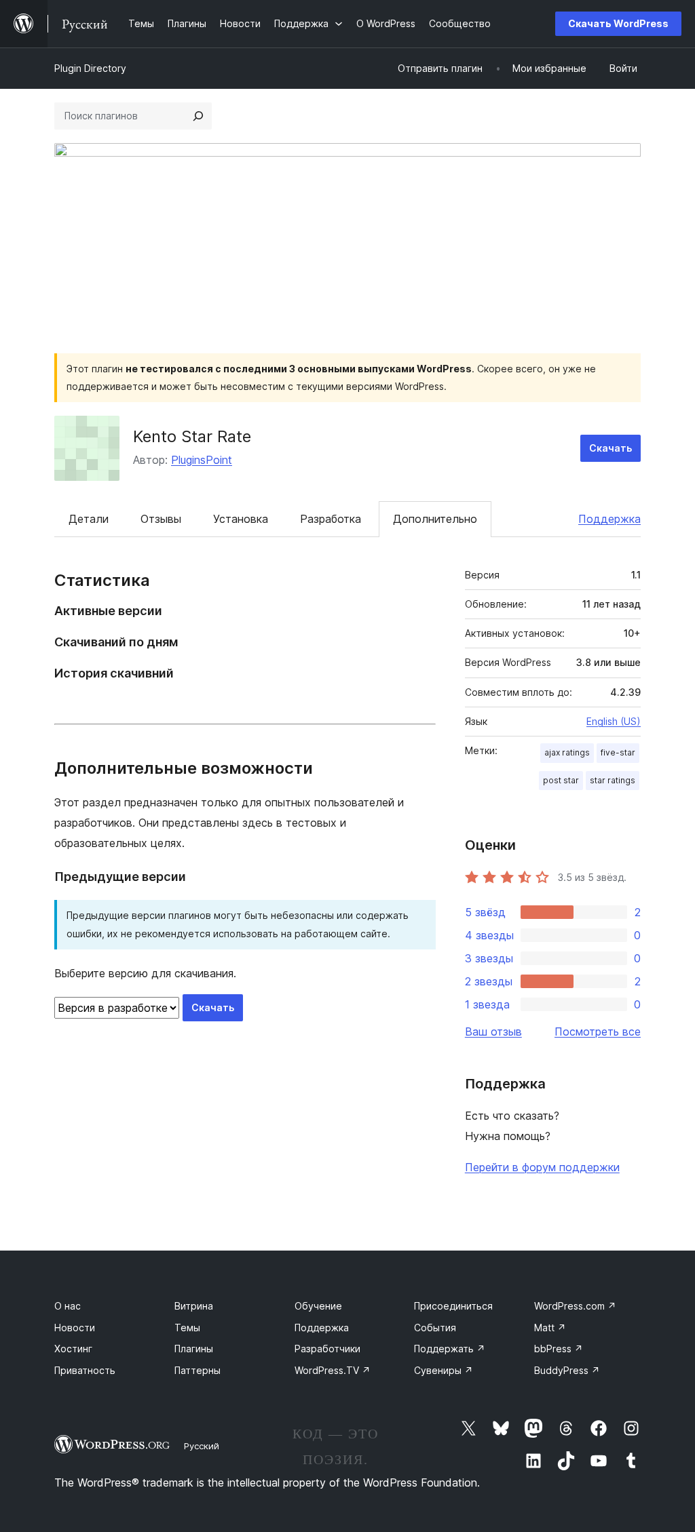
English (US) (613, 721)
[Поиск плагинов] (198, 116)
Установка (240, 519)
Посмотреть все (598, 1031)
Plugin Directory (90, 68)
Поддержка (609, 519)
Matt (550, 1327)
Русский (201, 1445)
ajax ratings (567, 752)
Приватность (84, 1370)
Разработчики (327, 1348)
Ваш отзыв (493, 1031)
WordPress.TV (333, 1370)
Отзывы (160, 519)
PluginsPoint (201, 460)
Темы (187, 1327)
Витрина (193, 1306)
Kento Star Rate (192, 436)
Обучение (318, 1306)
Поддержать (449, 1348)
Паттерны (197, 1370)
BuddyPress (567, 1370)
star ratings (612, 780)
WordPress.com (575, 1306)
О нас (67, 1306)
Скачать (610, 448)
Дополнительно (435, 519)
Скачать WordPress (618, 23)
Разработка (330, 519)
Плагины (193, 1348)
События (435, 1327)
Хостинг (73, 1348)
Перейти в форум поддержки (542, 1167)
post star (561, 780)
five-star (618, 752)
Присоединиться (453, 1306)
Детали (89, 519)
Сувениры (443, 1370)
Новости (74, 1327)
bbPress (558, 1348)
